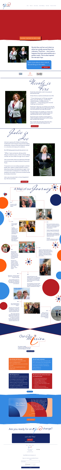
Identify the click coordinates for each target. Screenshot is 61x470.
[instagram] (37, 449)
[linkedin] (39, 449)
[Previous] (10, 407)
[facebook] (36, 449)
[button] (53, 5)
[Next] (50, 407)
